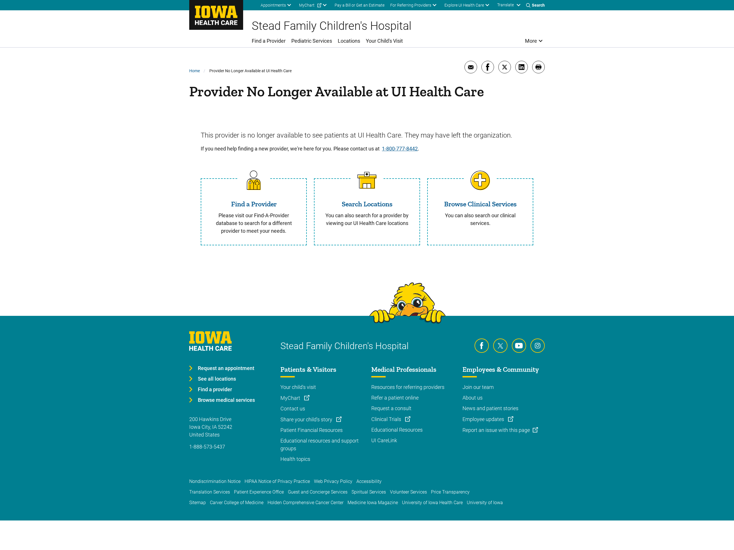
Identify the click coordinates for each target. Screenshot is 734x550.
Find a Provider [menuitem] (269, 41)
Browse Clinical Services (480, 204)
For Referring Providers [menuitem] (410, 5)
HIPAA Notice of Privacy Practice (277, 481)
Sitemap (197, 502)
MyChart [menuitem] (307, 5)
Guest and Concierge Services (318, 492)
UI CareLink (384, 440)
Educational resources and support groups (319, 444)
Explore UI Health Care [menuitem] (464, 5)
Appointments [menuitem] (273, 5)
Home (194, 70)
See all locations (217, 379)
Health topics (295, 459)
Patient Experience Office (259, 492)
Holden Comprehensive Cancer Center (305, 502)
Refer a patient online (395, 398)
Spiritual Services (369, 492)
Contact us (292, 409)
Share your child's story (306, 419)
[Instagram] (537, 345)
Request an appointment (226, 368)
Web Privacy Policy (333, 481)
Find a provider (215, 389)
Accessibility (369, 481)
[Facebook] (482, 345)
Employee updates (483, 419)
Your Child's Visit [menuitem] (384, 41)
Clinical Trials (386, 419)
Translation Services (209, 492)
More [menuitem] (531, 41)
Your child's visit (298, 387)
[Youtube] (519, 345)
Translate (505, 5)
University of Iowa (485, 502)
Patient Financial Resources (311, 430)
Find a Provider (254, 204)
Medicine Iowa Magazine (373, 502)
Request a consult (391, 408)
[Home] (216, 15)
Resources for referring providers (407, 387)
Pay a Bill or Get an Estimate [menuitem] (359, 5)
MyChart (290, 398)
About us (472, 398)
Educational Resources (397, 430)
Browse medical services (226, 400)
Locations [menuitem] (349, 41)
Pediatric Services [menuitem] (311, 41)
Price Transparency (450, 492)
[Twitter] (500, 345)
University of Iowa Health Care (432, 502)
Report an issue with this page (496, 430)
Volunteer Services (408, 492)
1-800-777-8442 (400, 149)
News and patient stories (490, 408)
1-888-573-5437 (207, 447)
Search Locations (367, 204)
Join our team (478, 387)
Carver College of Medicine (236, 502)
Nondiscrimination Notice (215, 481)
